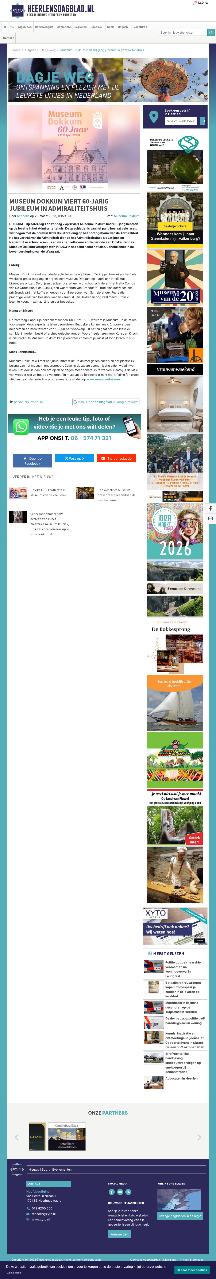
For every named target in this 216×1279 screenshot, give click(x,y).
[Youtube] (120, 1192)
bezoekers (21, 402)
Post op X (76, 458)
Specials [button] (96, 27)
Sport (110, 27)
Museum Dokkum (126, 216)
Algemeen (25, 27)
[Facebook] (112, 1192)
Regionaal (80, 27)
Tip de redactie (119, 458)
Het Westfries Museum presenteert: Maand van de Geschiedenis (116, 495)
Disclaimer (169, 1259)
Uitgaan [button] (123, 27)
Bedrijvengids (44, 27)
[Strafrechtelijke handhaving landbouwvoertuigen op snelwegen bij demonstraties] (154, 1057)
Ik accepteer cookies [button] (192, 1270)
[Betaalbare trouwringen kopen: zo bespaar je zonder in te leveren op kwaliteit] (154, 986)
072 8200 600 (42, 1208)
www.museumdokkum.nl (105, 379)
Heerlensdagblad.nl (60, 8)
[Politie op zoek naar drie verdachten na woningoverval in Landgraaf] (154, 966)
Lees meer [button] (15, 1272)
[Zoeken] (211, 32)
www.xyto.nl (41, 1219)
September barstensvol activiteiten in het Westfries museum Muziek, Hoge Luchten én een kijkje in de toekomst (49, 524)
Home (16, 50)
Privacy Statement (191, 1259)
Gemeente (64, 27)
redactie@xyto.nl (43, 1214)
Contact (8, 38)
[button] (12, 1137)
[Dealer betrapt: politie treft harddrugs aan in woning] (154, 1022)
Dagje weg (48, 50)
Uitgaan (30, 50)
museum (37, 402)
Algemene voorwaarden (145, 1259)
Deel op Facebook (33, 461)
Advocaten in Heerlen (181, 1078)
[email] (210, 519)
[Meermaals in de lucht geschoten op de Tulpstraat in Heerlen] (154, 1007)
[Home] (4, 27)
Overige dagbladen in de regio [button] (180, 1216)
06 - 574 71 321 (91, 438)
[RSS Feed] (128, 1192)
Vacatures (140, 27)
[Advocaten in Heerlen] (154, 1082)
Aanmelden (119, 1234)
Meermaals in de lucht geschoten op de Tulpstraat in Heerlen (181, 1007)
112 (12, 27)
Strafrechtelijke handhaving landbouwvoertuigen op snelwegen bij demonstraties (183, 1063)
